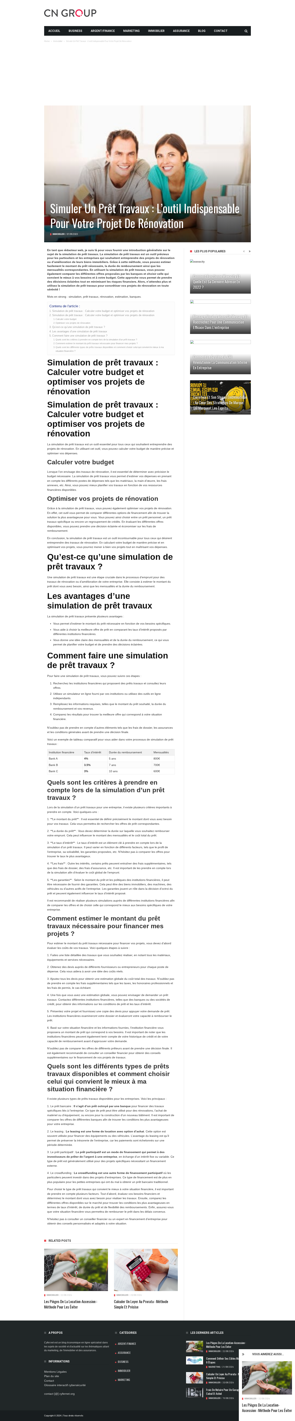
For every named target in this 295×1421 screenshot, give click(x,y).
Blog (201, 30)
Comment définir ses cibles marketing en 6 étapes (228, 1360)
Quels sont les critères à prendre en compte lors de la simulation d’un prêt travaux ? (96, 339)
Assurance (181, 30)
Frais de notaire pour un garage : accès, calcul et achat (227, 1392)
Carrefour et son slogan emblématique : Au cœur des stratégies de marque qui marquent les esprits (220, 402)
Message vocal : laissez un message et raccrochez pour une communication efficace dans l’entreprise (220, 321)
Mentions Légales (55, 1371)
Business (75, 30)
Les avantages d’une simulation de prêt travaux (79, 331)
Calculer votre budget (66, 319)
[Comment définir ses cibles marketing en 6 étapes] (194, 1360)
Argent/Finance (103, 30)
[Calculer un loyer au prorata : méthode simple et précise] (146, 1270)
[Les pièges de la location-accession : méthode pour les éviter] (267, 1378)
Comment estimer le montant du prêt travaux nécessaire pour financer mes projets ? (97, 343)
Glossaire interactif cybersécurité (65, 1385)
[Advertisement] (147, 75)
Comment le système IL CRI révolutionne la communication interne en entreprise (220, 362)
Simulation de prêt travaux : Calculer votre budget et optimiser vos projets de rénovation (103, 311)
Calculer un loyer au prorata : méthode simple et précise (141, 1303)
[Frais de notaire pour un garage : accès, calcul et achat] (194, 1392)
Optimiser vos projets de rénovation (73, 323)
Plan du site (51, 1376)
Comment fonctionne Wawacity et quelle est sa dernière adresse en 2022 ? (216, 281)
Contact (221, 30)
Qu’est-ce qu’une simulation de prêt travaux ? (78, 327)
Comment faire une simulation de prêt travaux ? (79, 335)
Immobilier (156, 30)
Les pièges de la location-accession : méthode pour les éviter (267, 1407)
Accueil (54, 30)
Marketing (131, 30)
